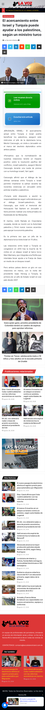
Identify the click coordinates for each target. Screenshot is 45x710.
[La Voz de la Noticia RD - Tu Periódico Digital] (22, 4)
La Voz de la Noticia (11, 40)
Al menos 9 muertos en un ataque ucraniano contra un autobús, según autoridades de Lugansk (33, 394)
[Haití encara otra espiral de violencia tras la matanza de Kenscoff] (33, 410)
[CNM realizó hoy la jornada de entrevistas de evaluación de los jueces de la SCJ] (8, 589)
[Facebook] (4, 289)
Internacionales (8, 16)
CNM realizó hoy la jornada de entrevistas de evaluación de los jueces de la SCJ (29, 588)
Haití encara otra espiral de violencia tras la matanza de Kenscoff (33, 420)
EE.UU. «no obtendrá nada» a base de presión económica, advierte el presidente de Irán (11, 423)
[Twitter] (10, 289)
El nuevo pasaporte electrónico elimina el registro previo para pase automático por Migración (30, 485)
